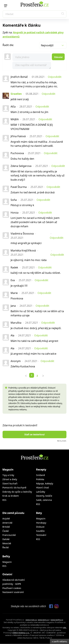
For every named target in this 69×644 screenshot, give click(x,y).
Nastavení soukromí (13, 592)
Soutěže (40, 530)
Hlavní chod (42, 487)
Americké (7, 522)
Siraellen (16, 94)
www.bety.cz (43, 619)
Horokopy (41, 522)
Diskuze (40, 526)
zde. (65, 627)
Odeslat (58, 57)
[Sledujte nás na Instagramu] (55, 606)
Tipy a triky (8, 475)
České (5, 530)
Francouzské (9, 535)
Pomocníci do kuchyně (14, 487)
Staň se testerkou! (34, 434)
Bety (39, 513)
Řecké (5, 547)
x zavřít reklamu (59, 641)
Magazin (40, 518)
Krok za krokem (10, 495)
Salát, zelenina (44, 499)
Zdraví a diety (9, 479)
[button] (62, 14)
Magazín (7, 469)
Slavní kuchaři (9, 483)
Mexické (6, 543)
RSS (4, 499)
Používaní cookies (11, 588)
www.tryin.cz (31, 619)
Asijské (6, 518)
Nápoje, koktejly (44, 483)
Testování (41, 535)
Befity (6, 556)
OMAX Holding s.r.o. (21, 632)
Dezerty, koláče (44, 495)
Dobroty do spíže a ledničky (17, 491)
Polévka (40, 479)
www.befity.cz (57, 619)
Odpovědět (54, 77)
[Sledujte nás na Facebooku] (50, 606)
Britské (6, 526)
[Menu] (6, 6)
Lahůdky (40, 491)
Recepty (41, 469)
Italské (5, 539)
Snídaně (40, 475)
